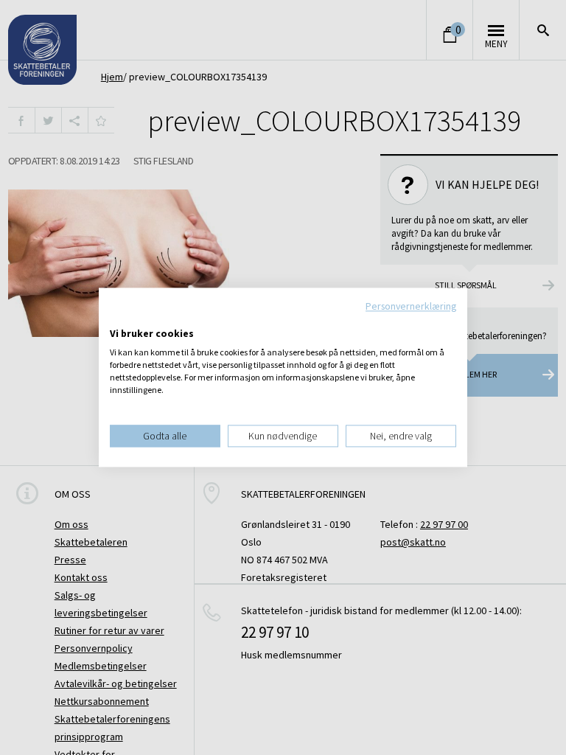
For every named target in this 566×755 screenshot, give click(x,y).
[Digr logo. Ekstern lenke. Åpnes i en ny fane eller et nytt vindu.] (120, 318)
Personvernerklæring (411, 306)
